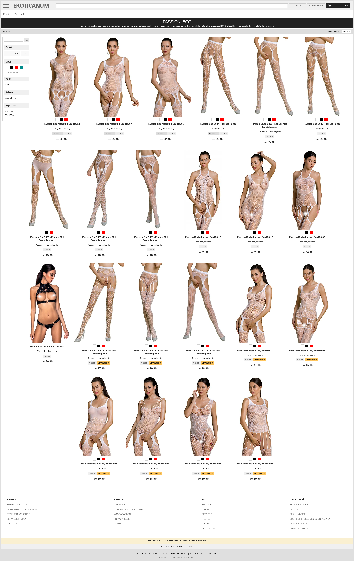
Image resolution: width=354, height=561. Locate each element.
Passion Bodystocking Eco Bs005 (99, 463)
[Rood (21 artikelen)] (16, 67)
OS (8, 53)
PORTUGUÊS (208, 528)
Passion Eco (21, 14)
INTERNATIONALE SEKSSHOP (203, 554)
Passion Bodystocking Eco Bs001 (255, 463)
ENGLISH (206, 504)
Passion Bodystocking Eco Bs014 (62, 124)
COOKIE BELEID (122, 524)
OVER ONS (119, 504)
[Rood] (65, 119)
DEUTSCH (207, 519)
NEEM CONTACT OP (17, 504)
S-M (16, 53)
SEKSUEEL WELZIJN (300, 524)
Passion (7, 14)
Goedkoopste (333, 31)
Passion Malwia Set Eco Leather (47, 346)
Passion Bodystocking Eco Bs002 (307, 237)
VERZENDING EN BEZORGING (22, 509)
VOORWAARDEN (122, 514)
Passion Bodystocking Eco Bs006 (166, 124)
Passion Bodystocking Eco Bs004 (151, 463)
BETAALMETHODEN (17, 519)
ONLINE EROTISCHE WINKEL (174, 554)
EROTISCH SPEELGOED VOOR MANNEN (310, 519)
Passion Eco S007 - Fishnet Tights (218, 124)
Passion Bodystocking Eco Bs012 (255, 237)
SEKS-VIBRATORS (299, 504)
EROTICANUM (31, 5)
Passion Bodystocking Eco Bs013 (203, 237)
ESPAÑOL (207, 509)
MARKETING (13, 524)
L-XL (24, 53)
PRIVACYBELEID (122, 519)
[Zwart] (61, 119)
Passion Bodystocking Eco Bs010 (255, 350)
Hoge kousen (218, 128)
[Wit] (57, 119)
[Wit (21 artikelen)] (6, 67)
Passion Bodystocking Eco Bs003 (203, 463)
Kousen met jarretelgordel (270, 132)
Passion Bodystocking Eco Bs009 (307, 350)
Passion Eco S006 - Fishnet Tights (322, 124)
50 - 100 (8, 115)
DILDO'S (294, 509)
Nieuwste (347, 31)
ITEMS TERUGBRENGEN (19, 514)
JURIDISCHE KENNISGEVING (128, 509)
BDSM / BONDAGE (299, 528)
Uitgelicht (9, 98)
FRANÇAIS (207, 514)
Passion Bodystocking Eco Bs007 (114, 124)
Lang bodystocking (62, 128)
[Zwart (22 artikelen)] (11, 67)
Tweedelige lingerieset (47, 351)
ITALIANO (206, 524)
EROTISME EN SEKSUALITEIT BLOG (177, 546)
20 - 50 (8, 111)
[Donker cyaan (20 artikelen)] (21, 67)
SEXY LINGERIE (298, 514)
